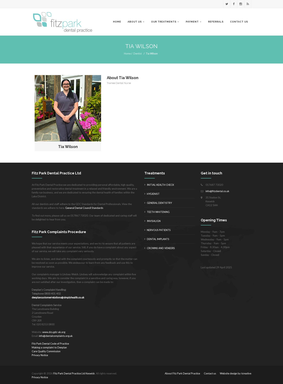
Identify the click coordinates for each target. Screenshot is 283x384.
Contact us (210, 373)
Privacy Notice (40, 355)
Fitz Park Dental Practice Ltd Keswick (74, 373)
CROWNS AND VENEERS (161, 248)
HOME (117, 21)
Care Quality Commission (46, 351)
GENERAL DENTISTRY (159, 202)
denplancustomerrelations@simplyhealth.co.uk (58, 297)
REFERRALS (216, 21)
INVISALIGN (154, 221)
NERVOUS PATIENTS (159, 230)
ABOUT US (135, 21)
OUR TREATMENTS (163, 21)
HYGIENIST (153, 193)
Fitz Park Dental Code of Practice (50, 343)
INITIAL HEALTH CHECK (160, 184)
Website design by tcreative (235, 373)
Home (127, 53)
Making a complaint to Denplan (49, 347)
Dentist (137, 53)
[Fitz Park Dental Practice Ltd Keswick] (64, 22)
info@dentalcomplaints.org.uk (56, 335)
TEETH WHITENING (158, 211)
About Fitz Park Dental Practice (182, 373)
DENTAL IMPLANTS (158, 239)
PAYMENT (192, 21)
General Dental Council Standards (84, 207)
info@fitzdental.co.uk (217, 191)
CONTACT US (239, 21)
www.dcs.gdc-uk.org (53, 332)
